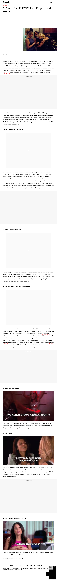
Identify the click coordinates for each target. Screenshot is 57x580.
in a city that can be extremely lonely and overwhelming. (25, 188)
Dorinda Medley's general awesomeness (41, 117)
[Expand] (50, 567)
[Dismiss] (55, 567)
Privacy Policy (30, 576)
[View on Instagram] (28, 150)
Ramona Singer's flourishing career (19, 117)
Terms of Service (23, 576)
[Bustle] (6, 2)
